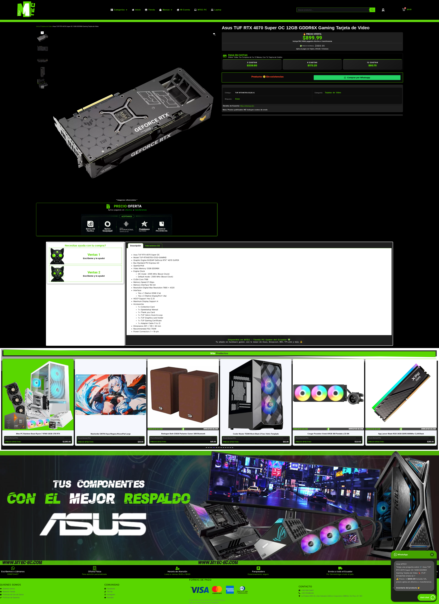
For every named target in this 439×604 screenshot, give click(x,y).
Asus (237, 99)
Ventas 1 (94, 255)
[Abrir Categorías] (126, 10)
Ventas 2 (94, 272)
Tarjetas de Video (46, 26)
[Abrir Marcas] (171, 10)
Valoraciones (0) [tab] (152, 246)
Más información (247, 106)
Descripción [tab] (135, 246)
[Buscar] (372, 10)
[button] (42, 32)
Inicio (38, 26)
